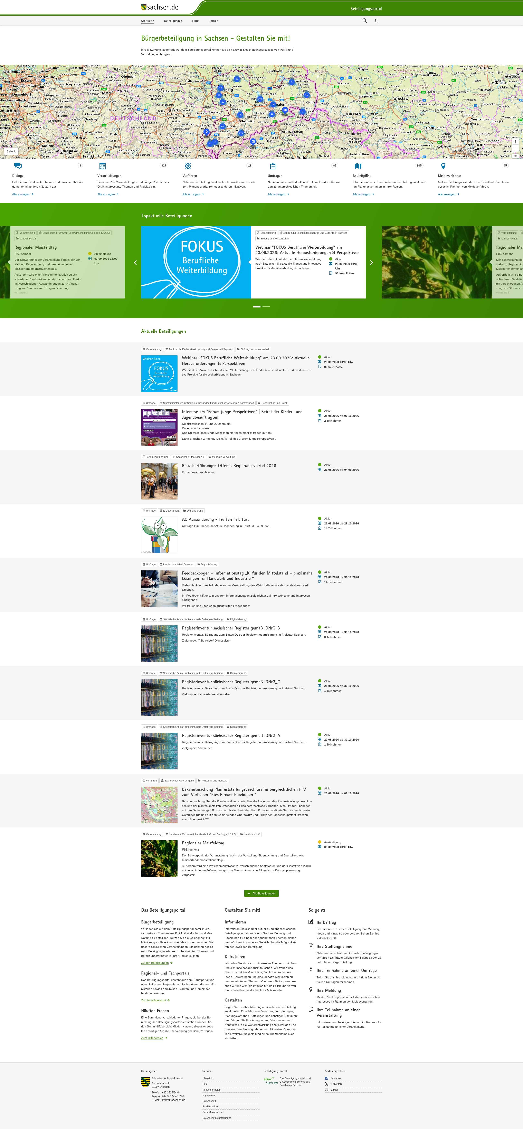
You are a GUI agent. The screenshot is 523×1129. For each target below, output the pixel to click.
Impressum (208, 1095)
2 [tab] (266, 306)
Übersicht (207, 1078)
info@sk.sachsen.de (173, 1099)
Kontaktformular (211, 1089)
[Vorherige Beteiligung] (135, 262)
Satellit (11, 151)
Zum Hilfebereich (152, 1038)
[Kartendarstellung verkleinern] (515, 148)
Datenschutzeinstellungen (216, 1118)
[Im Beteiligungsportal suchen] (365, 21)
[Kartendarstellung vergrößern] (515, 141)
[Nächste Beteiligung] (371, 262)
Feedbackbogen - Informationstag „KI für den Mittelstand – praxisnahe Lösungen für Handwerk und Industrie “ (247, 575)
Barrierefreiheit (210, 1106)
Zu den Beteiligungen (155, 962)
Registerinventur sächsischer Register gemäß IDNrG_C (231, 681)
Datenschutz (209, 1101)
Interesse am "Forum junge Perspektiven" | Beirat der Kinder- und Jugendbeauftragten (242, 414)
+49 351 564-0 (170, 1092)
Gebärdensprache (212, 1112)
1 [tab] (256, 306)
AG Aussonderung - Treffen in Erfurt (215, 519)
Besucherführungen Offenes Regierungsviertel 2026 (229, 465)
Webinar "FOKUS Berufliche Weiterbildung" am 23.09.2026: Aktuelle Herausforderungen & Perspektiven (307, 249)
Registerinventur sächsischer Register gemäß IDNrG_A (231, 735)
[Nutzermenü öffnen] (376, 21)
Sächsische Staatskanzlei (167, 1078)
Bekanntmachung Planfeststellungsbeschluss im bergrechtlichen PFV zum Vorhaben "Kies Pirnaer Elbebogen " (244, 791)
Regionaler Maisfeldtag (36, 247)
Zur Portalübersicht (153, 1000)
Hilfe (205, 1084)
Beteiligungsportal (366, 8)
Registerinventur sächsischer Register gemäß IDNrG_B (231, 627)
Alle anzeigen (21, 194)
